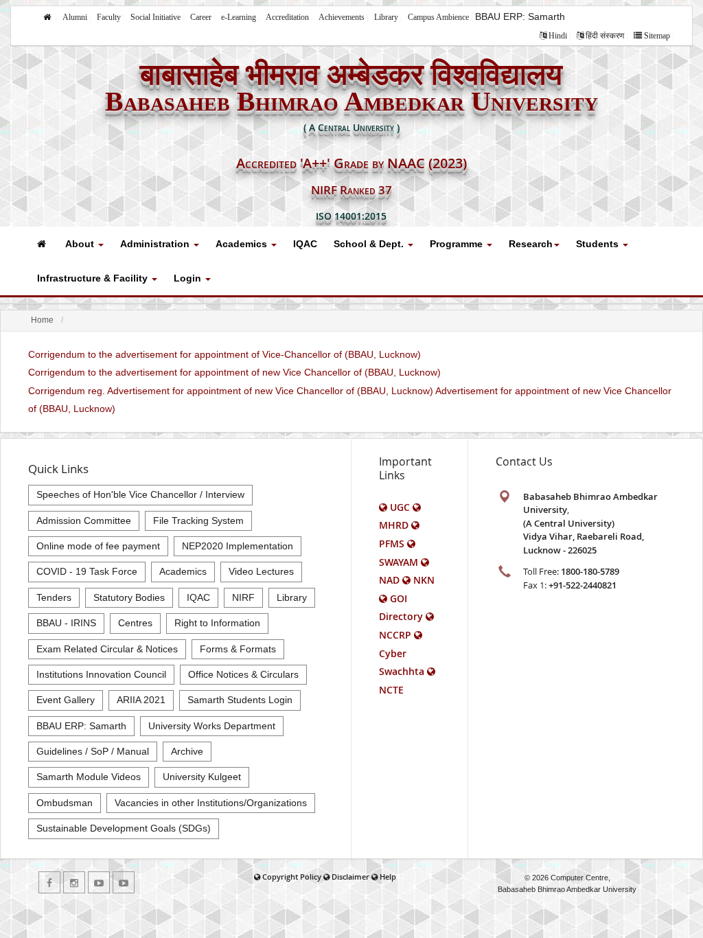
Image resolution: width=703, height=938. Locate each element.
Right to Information (217, 622)
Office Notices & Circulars (243, 674)
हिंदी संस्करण (605, 36)
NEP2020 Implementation (237, 545)
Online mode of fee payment (98, 545)
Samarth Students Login (239, 699)
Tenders (53, 597)
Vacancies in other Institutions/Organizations (211, 802)
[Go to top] (679, 924)
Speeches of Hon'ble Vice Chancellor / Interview (140, 494)
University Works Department (211, 725)
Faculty (109, 17)
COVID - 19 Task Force (86, 571)
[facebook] (49, 882)
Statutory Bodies (129, 597)
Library (386, 17)
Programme (457, 243)
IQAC (305, 243)
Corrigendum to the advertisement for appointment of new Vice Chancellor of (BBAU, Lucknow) (234, 372)
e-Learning (238, 17)
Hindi (558, 36)
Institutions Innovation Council (101, 674)
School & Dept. (370, 243)
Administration (156, 243)
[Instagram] (74, 882)
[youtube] (99, 882)
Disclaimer (350, 876)
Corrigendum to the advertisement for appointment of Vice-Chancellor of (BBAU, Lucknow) (224, 354)
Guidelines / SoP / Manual (92, 751)
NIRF (243, 597)
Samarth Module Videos (88, 776)
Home (42, 320)
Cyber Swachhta (401, 662)
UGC (400, 507)
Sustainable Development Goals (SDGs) (123, 828)
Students (598, 243)
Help (388, 876)
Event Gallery (65, 699)
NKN (424, 579)
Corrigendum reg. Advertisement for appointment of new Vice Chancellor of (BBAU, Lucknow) (230, 390)
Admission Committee (83, 520)
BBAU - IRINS (66, 622)
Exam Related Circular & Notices (107, 648)
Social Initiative (155, 17)
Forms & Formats (238, 648)
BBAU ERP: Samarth (520, 16)
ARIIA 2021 (141, 699)
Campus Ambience (438, 17)
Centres (135, 622)
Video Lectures (261, 571)
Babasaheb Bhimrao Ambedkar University (567, 889)
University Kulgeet (202, 776)
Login (189, 278)
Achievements (342, 17)
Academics (243, 243)
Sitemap (657, 36)
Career (200, 17)
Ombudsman (64, 802)
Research (531, 243)
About (81, 243)
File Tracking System (198, 520)
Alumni (74, 17)
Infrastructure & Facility (93, 278)
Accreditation (287, 17)
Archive (187, 751)
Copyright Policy (291, 876)
